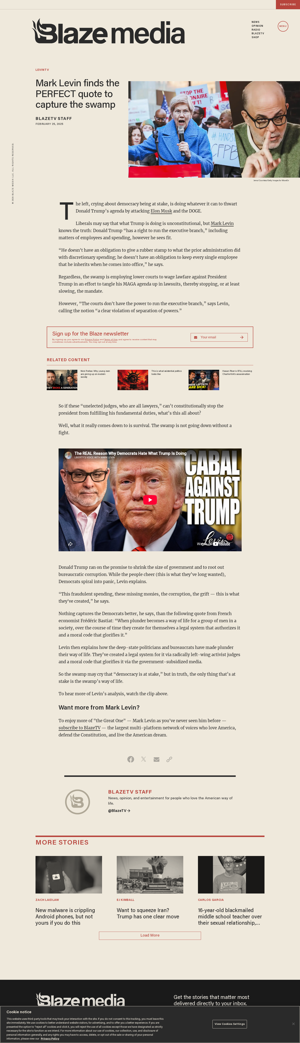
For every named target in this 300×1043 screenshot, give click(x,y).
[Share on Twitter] (143, 759)
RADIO (256, 30)
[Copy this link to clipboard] (169, 759)
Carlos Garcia (211, 900)
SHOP (255, 37)
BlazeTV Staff (54, 119)
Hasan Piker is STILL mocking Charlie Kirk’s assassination (237, 372)
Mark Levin (222, 223)
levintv (42, 70)
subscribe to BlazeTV (79, 727)
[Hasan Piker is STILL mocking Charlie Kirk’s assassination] (204, 379)
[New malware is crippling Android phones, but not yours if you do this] (69, 874)
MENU (283, 26)
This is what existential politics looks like (166, 372)
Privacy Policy (92, 340)
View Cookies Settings (230, 1024)
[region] (150, 1024)
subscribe (288, 4)
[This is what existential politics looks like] (133, 379)
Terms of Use (110, 340)
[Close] (293, 1023)
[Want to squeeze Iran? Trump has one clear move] (150, 874)
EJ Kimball (125, 900)
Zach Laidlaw (47, 900)
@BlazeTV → (119, 811)
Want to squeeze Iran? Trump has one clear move (148, 914)
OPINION (257, 26)
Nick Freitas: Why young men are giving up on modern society (95, 374)
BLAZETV (258, 33)
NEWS (256, 22)
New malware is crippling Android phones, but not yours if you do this (65, 917)
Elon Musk (161, 211)
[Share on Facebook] (130, 759)
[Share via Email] (156, 759)
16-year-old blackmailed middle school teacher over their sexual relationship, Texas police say (230, 917)
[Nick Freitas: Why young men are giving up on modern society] (62, 379)
